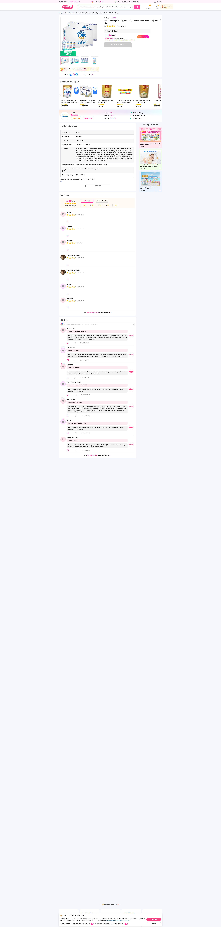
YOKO (114, 18)
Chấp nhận (154, 919)
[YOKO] (65, 116)
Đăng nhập (159, 1)
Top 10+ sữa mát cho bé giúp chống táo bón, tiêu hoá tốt (150, 143)
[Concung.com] (67, 7)
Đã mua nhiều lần (101, 201)
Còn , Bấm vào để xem (97, 312)
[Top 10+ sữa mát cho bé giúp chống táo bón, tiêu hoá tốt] (160, 146)
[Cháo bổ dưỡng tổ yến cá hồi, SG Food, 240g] (106, 91)
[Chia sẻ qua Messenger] (74, 74)
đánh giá (115, 26)
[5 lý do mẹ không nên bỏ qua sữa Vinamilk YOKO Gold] (160, 190)
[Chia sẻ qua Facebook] (76, 74)
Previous (61, 97)
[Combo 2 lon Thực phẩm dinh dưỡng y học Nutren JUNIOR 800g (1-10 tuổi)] (86, 91)
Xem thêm (98, 185)
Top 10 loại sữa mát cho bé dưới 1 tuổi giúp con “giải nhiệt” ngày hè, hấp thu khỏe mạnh (150, 165)
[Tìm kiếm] (137, 7)
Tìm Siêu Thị (98, 1)
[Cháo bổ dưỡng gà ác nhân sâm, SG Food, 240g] (144, 91)
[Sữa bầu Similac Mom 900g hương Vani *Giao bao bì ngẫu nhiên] (67, 91)
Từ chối (154, 923)
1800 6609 (73, 1)
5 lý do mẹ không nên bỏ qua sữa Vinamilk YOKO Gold (149, 187)
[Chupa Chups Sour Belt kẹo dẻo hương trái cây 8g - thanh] (125, 91)
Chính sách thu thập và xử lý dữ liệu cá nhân (118, 920)
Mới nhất (87, 201)
